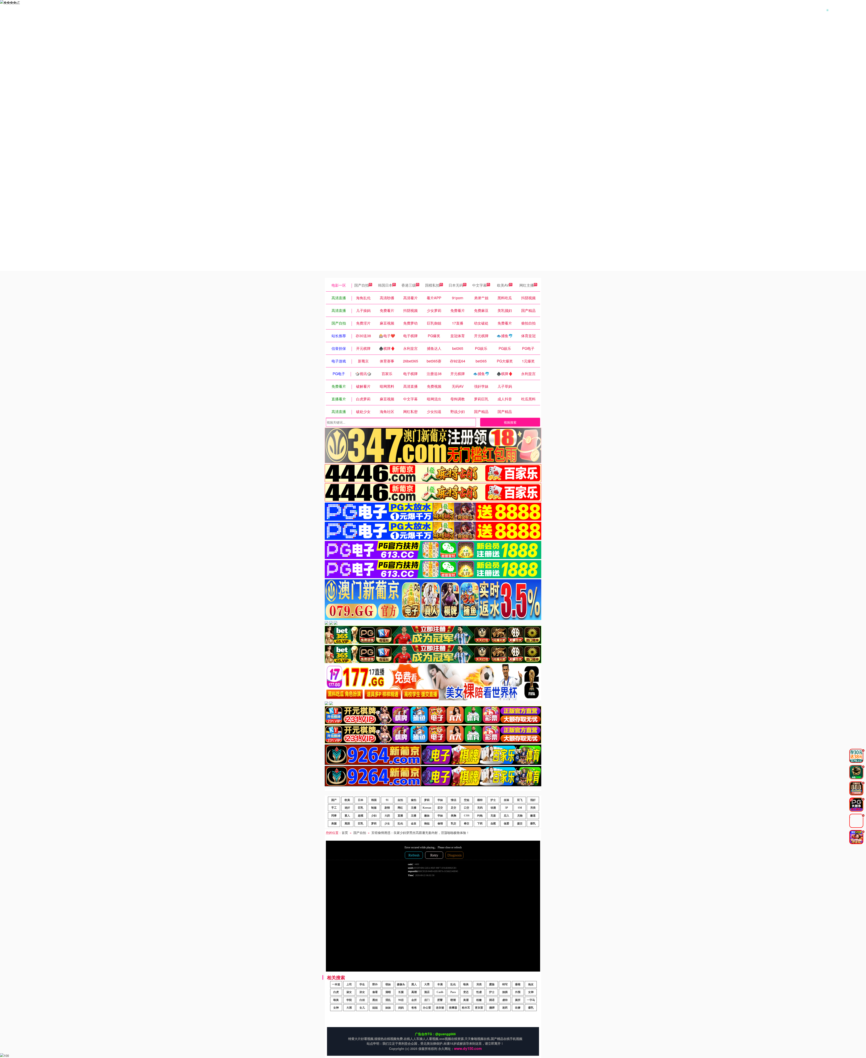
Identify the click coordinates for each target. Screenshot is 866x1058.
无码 (480, 807)
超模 (360, 815)
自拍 (400, 800)
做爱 (506, 823)
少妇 (374, 815)
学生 (362, 984)
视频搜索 (510, 422)
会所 (414, 1000)
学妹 (440, 800)
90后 (401, 1000)
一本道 (336, 984)
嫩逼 (533, 815)
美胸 (453, 815)
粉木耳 (466, 1007)
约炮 (480, 815)
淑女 (349, 992)
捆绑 (492, 1007)
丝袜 (506, 800)
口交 (466, 807)
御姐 (427, 823)
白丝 (362, 1000)
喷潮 (453, 1000)
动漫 (493, 807)
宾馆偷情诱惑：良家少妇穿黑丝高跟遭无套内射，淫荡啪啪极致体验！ (420, 832)
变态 (466, 992)
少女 (387, 823)
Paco (453, 992)
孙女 (362, 992)
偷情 (440, 823)
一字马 (531, 1000)
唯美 (466, 984)
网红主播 (526, 285)
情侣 (453, 800)
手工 (334, 807)
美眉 (466, 1000)
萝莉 (427, 800)
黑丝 (375, 1000)
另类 (533, 807)
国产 (334, 800)
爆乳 (533, 823)
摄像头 (401, 984)
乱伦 (400, 823)
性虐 (479, 992)
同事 (334, 815)
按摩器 (453, 1007)
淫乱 (388, 1000)
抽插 (505, 992)
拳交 (466, 823)
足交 (453, 807)
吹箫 (518, 1007)
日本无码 (456, 285)
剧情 (387, 807)
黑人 (414, 984)
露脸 (492, 984)
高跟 (347, 823)
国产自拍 (361, 285)
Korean (427, 807)
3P (506, 807)
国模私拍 (432, 285)
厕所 (518, 1000)
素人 (347, 815)
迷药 (505, 1007)
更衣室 (479, 1007)
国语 (492, 1000)
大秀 (427, 984)
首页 (345, 832)
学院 (349, 1000)
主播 (413, 807)
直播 (400, 815)
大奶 (387, 815)
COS (467, 815)
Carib (440, 992)
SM (520, 807)
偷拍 (413, 800)
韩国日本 (385, 285)
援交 (520, 823)
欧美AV (503, 285)
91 (387, 800)
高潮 (414, 992)
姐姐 (375, 1007)
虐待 (505, 1000)
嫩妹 (427, 815)
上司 (349, 984)
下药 (480, 823)
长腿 (401, 992)
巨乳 (360, 807)
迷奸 (347, 807)
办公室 (427, 1007)
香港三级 (408, 285)
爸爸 (414, 1007)
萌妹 (388, 984)
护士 (493, 800)
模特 (480, 800)
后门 (427, 1000)
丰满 (440, 984)
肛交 (440, 807)
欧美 (347, 800)
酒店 (427, 992)
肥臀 (440, 1000)
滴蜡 (388, 992)
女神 (531, 992)
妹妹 (388, 1007)
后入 (506, 815)
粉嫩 (479, 1000)
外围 (518, 992)
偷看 (375, 992)
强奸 (533, 800)
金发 (413, 823)
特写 (505, 984)
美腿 (334, 823)
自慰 (493, 823)
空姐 (466, 800)
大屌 (349, 1007)
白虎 (336, 992)
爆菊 (518, 984)
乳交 (453, 823)
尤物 (520, 815)
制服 (374, 807)
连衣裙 (440, 1007)
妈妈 (401, 1007)
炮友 (531, 984)
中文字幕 (479, 285)
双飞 (520, 800)
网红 (400, 807)
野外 (375, 984)
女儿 (362, 1007)
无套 (493, 815)
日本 (360, 800)
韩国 (374, 800)
